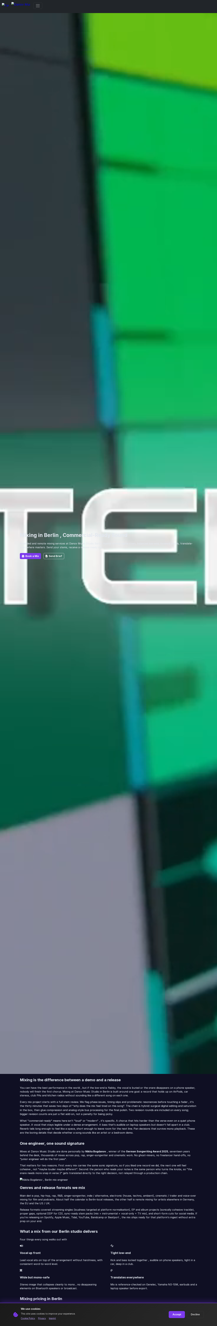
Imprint (52, 1318)
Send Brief (55, 556)
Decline (195, 1314)
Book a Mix (32, 556)
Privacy (42, 1318)
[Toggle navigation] (37, 6)
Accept (177, 1314)
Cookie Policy (28, 1318)
